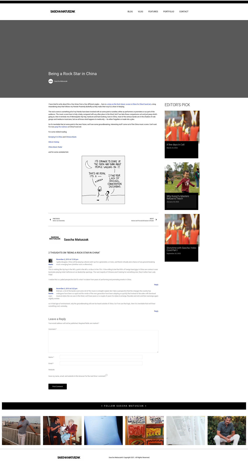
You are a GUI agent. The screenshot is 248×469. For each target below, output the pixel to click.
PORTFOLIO (168, 11)
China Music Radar (55, 147)
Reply (156, 285)
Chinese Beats (71, 137)
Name (51, 357)
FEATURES (153, 11)
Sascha (50, 293)
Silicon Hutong (53, 142)
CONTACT (183, 11)
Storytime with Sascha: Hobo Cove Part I (181, 249)
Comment (52, 329)
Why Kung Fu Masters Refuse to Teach (178, 197)
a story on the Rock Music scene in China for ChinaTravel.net (129, 104)
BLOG (130, 11)
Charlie (50, 264)
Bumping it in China (55, 137)
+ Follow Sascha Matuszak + (124, 406)
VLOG (140, 11)
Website (51, 370)
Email (51, 363)
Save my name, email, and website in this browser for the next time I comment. (77, 376)
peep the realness (61, 127)
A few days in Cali (175, 144)
